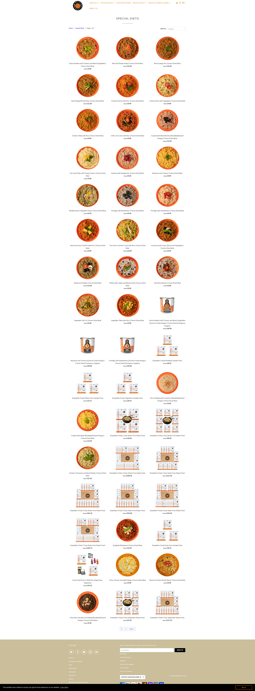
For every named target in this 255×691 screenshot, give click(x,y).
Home (71, 28)
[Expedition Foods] (78, 5)
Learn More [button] (64, 687)
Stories (71, 679)
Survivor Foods (123, 3)
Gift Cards (123, 654)
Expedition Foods (180, 676)
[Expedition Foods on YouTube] (84, 651)
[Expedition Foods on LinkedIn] (97, 651)
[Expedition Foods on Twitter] (72, 651)
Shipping (122, 661)
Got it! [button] (244, 687)
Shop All (93, 3)
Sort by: (163, 29)
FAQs (70, 665)
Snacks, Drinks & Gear (158, 3)
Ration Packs (107, 3)
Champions (72, 672)
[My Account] (177, 3)
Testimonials (72, 668)
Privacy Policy (124, 668)
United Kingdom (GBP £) (131, 677)
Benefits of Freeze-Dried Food (78, 682)
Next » (132, 629)
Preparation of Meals (75, 661)
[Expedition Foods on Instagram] (91, 651)
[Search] (180, 3)
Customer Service (125, 657)
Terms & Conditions (126, 671)
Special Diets (138, 3)
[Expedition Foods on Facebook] (78, 651)
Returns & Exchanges (127, 664)
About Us (93, 8)
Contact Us (72, 675)
